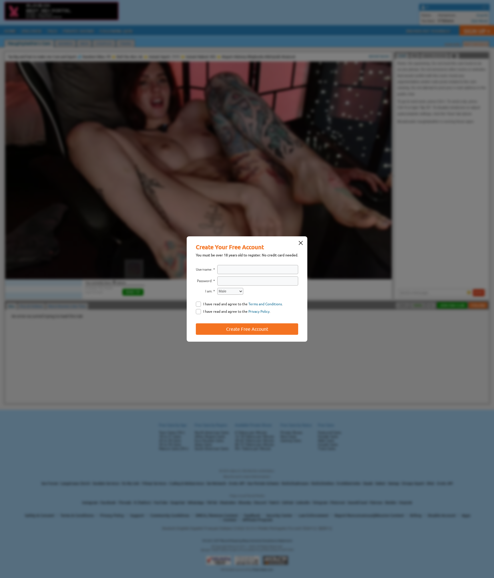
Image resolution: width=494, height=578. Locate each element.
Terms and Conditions (265, 304)
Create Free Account (247, 329)
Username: (204, 270)
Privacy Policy (259, 312)
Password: (204, 281)
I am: (208, 291)
